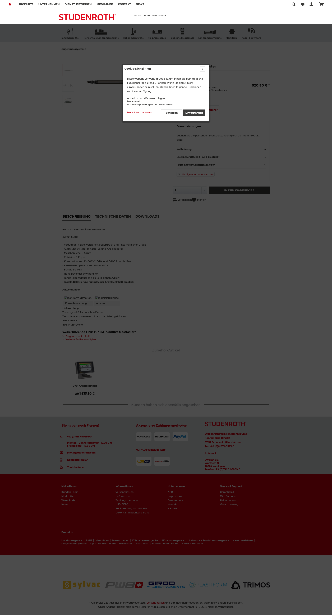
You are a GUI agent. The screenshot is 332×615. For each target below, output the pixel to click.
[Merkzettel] (302, 4)
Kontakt (124, 4)
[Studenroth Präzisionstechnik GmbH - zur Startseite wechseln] (87, 18)
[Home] (13, 4)
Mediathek (105, 4)
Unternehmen (49, 4)
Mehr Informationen (139, 112)
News (140, 4)
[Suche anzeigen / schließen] (293, 4)
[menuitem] (28, 4)
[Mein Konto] (312, 4)
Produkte (26, 4)
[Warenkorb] (323, 4)
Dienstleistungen (78, 4)
